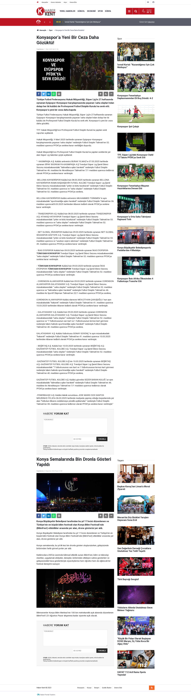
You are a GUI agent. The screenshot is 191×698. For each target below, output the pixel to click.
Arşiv (65, 2)
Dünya (108, 11)
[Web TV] (148, 2)
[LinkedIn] (48, 94)
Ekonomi (91, 11)
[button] (100, 94)
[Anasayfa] (37, 2)
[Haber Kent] (45, 11)
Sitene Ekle (73, 2)
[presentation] (44, 22)
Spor (100, 11)
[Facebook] (38, 94)
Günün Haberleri (56, 2)
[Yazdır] (59, 94)
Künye (89, 688)
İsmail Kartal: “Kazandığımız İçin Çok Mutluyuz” (83, 22)
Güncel (81, 11)
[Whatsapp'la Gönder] (53, 94)
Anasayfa (80, 688)
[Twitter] (43, 94)
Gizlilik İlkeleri (106, 688)
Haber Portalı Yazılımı (47, 695)
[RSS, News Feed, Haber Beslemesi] (152, 688)
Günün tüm (147, 22)
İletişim (96, 688)
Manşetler (45, 2)
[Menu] (129, 11)
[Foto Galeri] (153, 2)
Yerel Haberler (67, 11)
